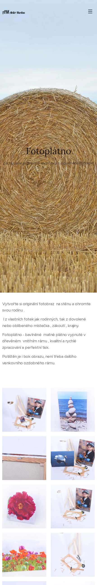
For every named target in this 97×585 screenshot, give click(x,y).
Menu (90, 11)
